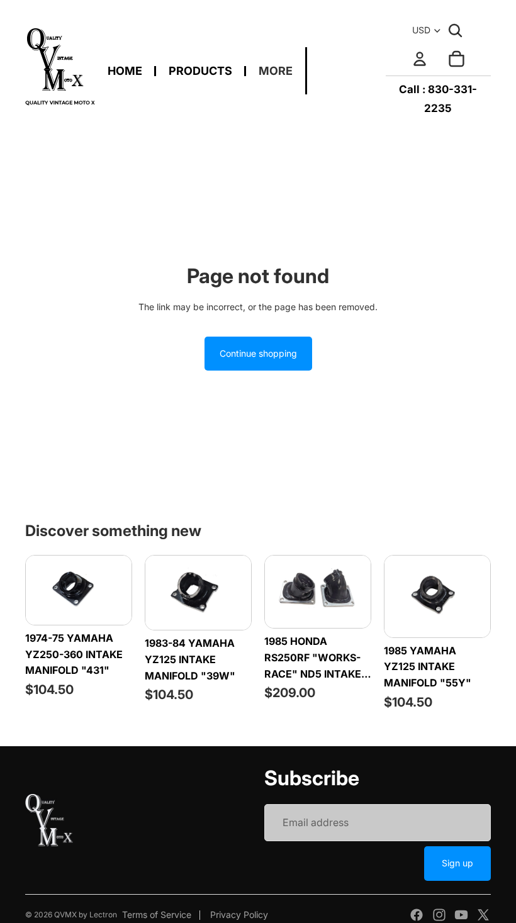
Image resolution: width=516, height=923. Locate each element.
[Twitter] (483, 914)
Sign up (457, 863)
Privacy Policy (239, 914)
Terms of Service (156, 914)
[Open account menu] (420, 58)
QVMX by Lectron (85, 914)
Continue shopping (258, 353)
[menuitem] (275, 70)
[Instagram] (439, 914)
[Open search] (455, 30)
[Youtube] (461, 914)
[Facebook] (416, 914)
